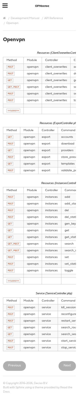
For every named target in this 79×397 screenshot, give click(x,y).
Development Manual (25, 18)
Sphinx (20, 387)
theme (39, 387)
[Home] (5, 18)
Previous (14, 365)
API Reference (53, 18)
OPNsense (42, 6)
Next (67, 365)
